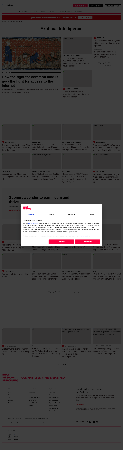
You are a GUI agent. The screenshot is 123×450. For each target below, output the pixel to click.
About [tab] (92, 214)
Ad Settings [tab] (71, 214)
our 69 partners (33, 223)
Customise (61, 241)
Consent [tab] (31, 214)
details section (84, 236)
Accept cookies (87, 241)
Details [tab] (51, 214)
